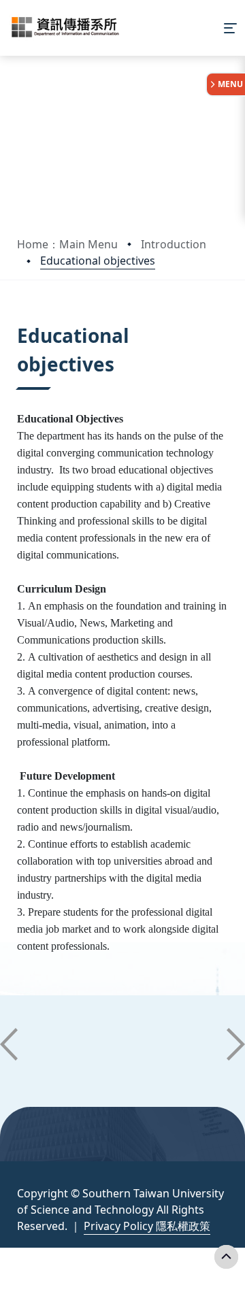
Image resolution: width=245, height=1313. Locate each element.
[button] (9, 1044)
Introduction (173, 244)
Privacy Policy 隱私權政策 (147, 1225)
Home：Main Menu (67, 244)
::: (20, 319)
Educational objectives (97, 260)
